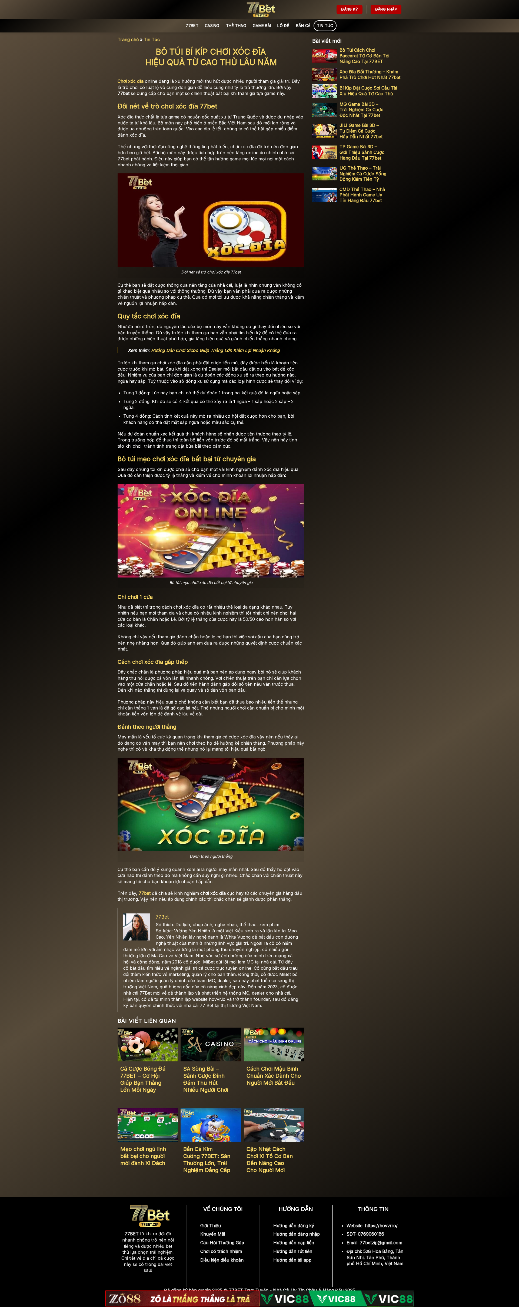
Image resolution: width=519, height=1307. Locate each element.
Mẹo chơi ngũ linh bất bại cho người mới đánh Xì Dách (143, 1156)
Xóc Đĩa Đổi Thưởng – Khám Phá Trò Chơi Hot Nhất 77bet (370, 74)
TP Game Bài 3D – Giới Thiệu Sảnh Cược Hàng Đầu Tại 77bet (362, 152)
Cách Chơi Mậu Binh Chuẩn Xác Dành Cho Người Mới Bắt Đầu (274, 1075)
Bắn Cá (303, 25)
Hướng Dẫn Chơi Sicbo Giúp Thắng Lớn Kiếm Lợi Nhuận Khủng (215, 350)
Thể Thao (236, 25)
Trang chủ (128, 39)
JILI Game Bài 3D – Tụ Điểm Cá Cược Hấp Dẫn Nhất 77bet (361, 131)
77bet (145, 893)
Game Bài (262, 25)
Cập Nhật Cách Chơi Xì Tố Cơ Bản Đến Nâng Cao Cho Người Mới (270, 1159)
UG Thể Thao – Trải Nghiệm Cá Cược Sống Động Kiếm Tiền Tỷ (363, 173)
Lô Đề (283, 25)
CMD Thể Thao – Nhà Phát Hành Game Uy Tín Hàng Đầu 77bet (362, 195)
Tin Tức (325, 25)
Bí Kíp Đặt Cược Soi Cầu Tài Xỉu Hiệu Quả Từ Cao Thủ (368, 90)
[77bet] (259, 9)
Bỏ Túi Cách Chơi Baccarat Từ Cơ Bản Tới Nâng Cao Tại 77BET (364, 55)
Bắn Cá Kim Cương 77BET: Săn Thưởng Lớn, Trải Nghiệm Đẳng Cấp (206, 1159)
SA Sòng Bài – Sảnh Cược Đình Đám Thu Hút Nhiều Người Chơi (205, 1079)
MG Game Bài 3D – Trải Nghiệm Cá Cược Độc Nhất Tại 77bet (361, 109)
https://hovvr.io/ (381, 1225)
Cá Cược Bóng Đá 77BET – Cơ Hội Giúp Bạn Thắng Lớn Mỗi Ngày (142, 1079)
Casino (212, 25)
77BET (192, 25)
